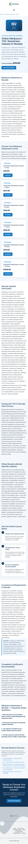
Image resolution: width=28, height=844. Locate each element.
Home (14, 828)
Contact (23, 833)
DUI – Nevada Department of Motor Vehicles (13, 762)
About (23, 829)
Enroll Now (8, 175)
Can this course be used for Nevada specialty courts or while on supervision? (13, 735)
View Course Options (9, 67)
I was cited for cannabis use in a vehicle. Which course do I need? (11, 729)
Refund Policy (16, 833)
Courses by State (17, 829)
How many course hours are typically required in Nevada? (13, 723)
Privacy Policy (18, 830)
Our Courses (21, 828)
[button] (14, 10)
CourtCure (2, 14)
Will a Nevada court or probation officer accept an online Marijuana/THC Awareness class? (13, 716)
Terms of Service (19, 832)
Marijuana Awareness (10, 14)
